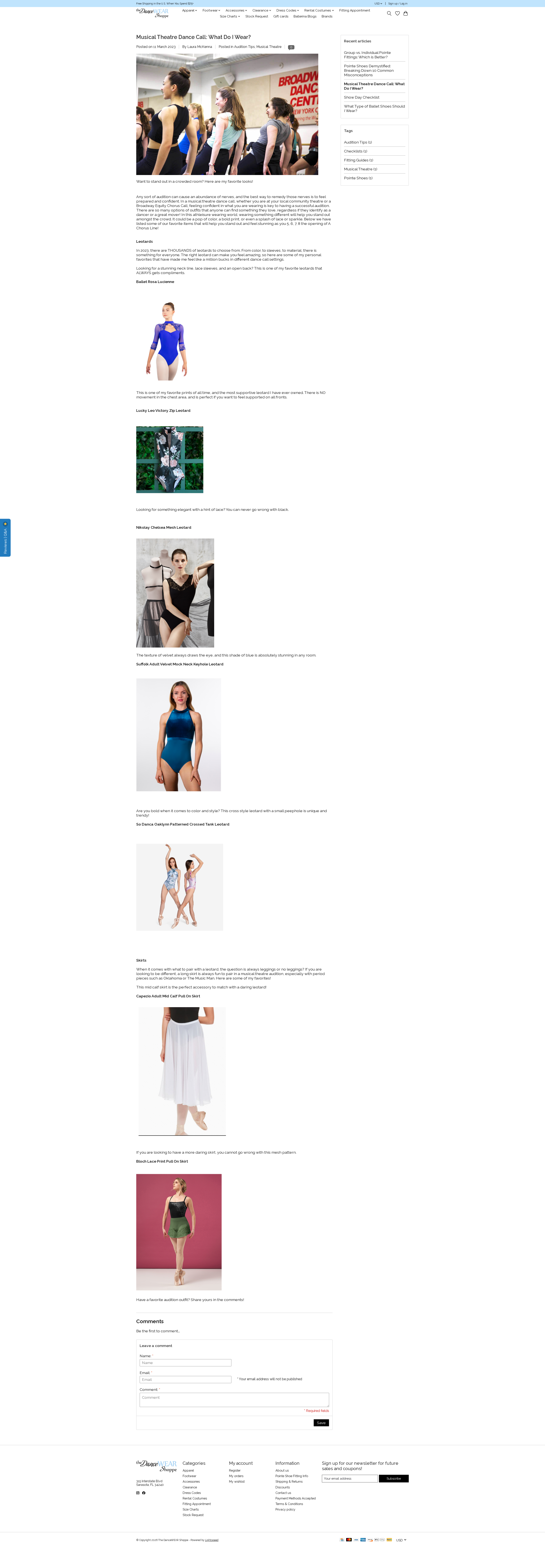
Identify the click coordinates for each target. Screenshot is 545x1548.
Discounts (282, 1487)
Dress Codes (192, 1493)
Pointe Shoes (358, 178)
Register (235, 1470)
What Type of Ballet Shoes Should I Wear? (374, 108)
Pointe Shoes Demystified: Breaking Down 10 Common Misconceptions (369, 70)
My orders (236, 1476)
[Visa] (356, 1540)
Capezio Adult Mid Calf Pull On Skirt (168, 996)
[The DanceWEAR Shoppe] (152, 13)
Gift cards (280, 16)
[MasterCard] (349, 1540)
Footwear (189, 1476)
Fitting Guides (358, 160)
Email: (146, 1372)
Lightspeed (211, 1540)
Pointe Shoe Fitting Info (291, 1476)
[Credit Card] (342, 1540)
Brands (327, 16)
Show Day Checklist (361, 97)
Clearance (190, 1487)
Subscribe (394, 1478)
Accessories (191, 1481)
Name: (146, 1356)
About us (282, 1470)
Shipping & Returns (289, 1481)
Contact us (283, 1493)
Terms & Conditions (289, 1504)
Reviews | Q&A (5, 541)
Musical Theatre (268, 47)
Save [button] (321, 1422)
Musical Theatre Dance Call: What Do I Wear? (193, 37)
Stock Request (256, 16)
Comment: (150, 1389)
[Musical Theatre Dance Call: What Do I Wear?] (227, 177)
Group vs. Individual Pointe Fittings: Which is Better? (367, 54)
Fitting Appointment (354, 10)
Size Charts (191, 1509)
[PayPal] (389, 1540)
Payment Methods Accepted (295, 1498)
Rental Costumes (195, 1498)
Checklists (355, 151)
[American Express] (363, 1540)
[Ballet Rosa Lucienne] (167, 379)
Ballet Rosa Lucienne (155, 281)
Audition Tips (244, 47)
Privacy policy (285, 1509)
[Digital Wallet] (379, 1540)
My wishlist (237, 1481)
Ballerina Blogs (305, 16)
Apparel (188, 1470)
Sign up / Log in (397, 3)
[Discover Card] (370, 1540)
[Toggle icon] (389, 13)
